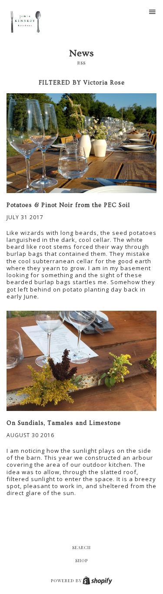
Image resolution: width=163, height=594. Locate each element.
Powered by (67, 580)
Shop (81, 560)
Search (81, 547)
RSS (81, 63)
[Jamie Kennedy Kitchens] (27, 23)
